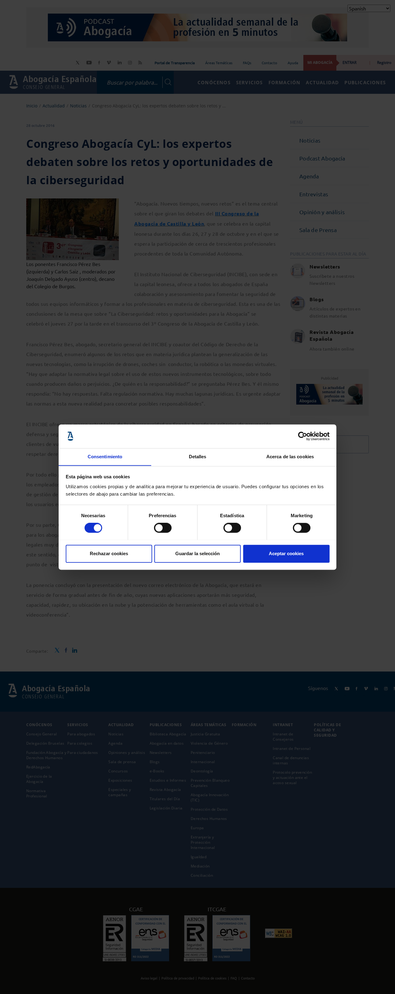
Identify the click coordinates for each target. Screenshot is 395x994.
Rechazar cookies (109, 553)
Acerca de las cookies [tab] (290, 456)
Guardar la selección (197, 553)
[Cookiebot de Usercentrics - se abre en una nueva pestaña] (303, 436)
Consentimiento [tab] (105, 456)
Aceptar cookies (286, 553)
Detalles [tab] (197, 456)
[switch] (163, 528)
